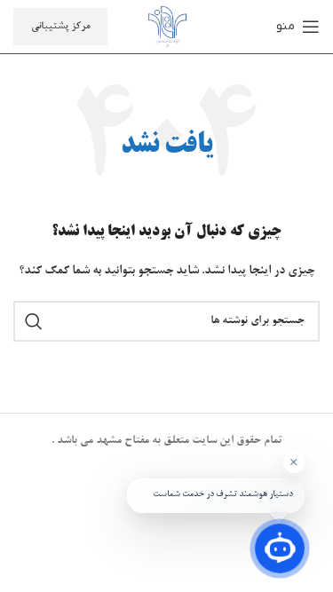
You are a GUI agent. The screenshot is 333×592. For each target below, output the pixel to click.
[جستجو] (33, 321)
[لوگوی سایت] (167, 29)
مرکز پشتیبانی (60, 26)
